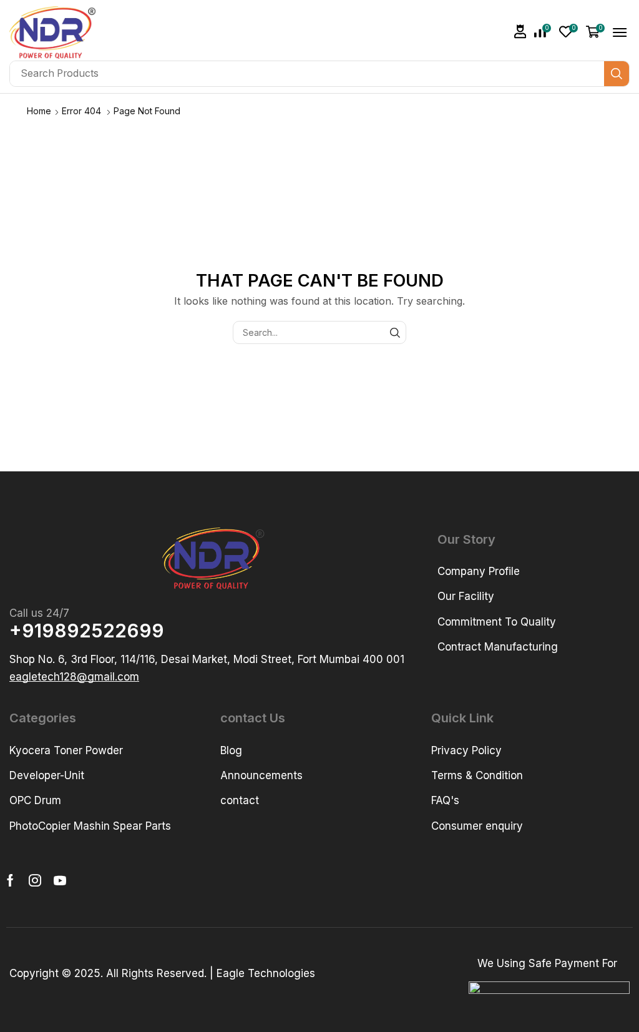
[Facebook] (10, 880)
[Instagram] (35, 880)
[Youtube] (60, 880)
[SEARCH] (394, 332)
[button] (520, 31)
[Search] (616, 73)
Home (39, 111)
